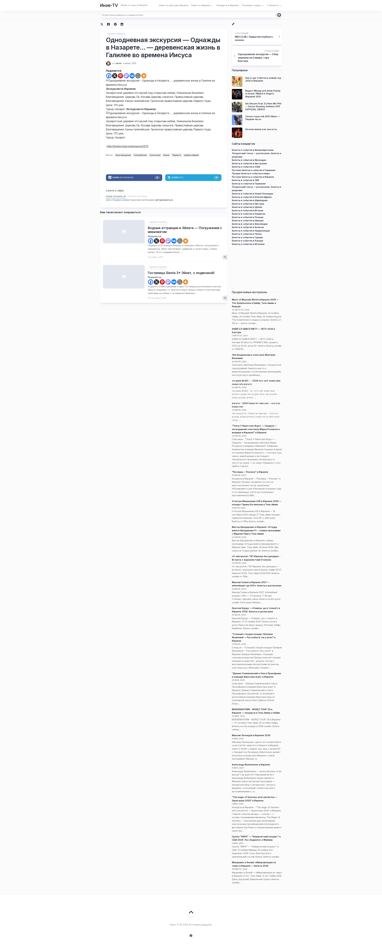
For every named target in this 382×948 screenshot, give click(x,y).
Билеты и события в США (246, 166)
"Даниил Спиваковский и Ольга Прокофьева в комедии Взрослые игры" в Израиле (256, 675)
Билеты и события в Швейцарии (250, 200)
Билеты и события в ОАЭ (245, 180)
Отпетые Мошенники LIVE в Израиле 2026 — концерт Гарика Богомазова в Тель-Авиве (256, 503)
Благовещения (123, 155)
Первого (176, 155)
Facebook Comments (137, 196)
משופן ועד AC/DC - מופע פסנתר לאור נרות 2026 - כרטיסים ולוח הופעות (256, 382)
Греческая (155, 155)
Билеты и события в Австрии (248, 203)
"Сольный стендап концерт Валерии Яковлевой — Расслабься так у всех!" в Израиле (253, 637)
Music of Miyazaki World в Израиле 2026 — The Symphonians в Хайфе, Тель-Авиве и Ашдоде (255, 303)
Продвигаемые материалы (249, 292)
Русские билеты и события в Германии (253, 170)
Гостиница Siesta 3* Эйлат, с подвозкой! (181, 273)
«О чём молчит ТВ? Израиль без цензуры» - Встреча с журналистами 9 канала (256, 558)
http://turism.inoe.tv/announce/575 (127, 146)
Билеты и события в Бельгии (248, 227)
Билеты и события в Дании (247, 207)
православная (191, 155)
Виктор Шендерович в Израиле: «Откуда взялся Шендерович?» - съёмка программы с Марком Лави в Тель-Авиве (256, 530)
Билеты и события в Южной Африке (252, 197)
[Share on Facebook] (108, 24)
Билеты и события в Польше (247, 217)
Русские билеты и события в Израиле (253, 177)
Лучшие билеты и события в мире (251, 173)
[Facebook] (108, 75)
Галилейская (140, 155)
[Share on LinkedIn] (121, 24)
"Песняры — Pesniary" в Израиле (250, 472)
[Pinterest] (120, 75)
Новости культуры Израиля (173, 5)
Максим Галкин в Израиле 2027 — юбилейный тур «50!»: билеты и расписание (256, 584)
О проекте (272, 5)
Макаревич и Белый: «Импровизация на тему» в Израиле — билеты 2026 (254, 864)
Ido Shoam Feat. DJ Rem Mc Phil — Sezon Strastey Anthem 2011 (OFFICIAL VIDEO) (263, 106)
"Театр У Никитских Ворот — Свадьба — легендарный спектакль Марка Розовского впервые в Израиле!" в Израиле (256, 429)
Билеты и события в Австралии (249, 163)
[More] (143, 75)
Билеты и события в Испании (248, 244)
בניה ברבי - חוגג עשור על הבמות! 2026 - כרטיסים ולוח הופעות (256, 405)
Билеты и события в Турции (247, 237)
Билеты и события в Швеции (248, 220)
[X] (114, 75)
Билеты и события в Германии (249, 183)
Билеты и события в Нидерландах (251, 230)
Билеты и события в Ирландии (249, 160)
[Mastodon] (126, 75)
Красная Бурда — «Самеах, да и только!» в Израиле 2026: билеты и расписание (256, 610)
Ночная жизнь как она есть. (261, 129)
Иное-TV (109, 5)
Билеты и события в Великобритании (253, 150)
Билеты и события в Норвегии (248, 213)
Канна (166, 155)
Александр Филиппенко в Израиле (251, 764)
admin (118, 63)
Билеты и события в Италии (247, 210)
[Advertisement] (257, 267)
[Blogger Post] (138, 75)
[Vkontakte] (132, 75)
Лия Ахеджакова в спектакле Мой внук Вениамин (253, 357)
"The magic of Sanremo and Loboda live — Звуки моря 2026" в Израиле (254, 799)
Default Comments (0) (116, 196)
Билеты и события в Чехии (247, 234)
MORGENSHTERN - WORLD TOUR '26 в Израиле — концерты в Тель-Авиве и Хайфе (256, 711)
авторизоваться (164, 199)
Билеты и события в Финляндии (250, 224)
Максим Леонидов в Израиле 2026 (251, 735)
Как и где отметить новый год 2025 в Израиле (263, 79)
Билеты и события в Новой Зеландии (252, 193)
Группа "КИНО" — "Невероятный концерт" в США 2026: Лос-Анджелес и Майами (256, 838)
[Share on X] (102, 24)
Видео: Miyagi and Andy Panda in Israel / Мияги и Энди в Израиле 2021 (262, 93)
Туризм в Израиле (116, 33)
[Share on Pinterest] (115, 24)
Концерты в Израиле (228, 5)
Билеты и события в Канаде (247, 240)
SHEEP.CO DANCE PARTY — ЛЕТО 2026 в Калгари (253, 331)
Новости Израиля (200, 5)
